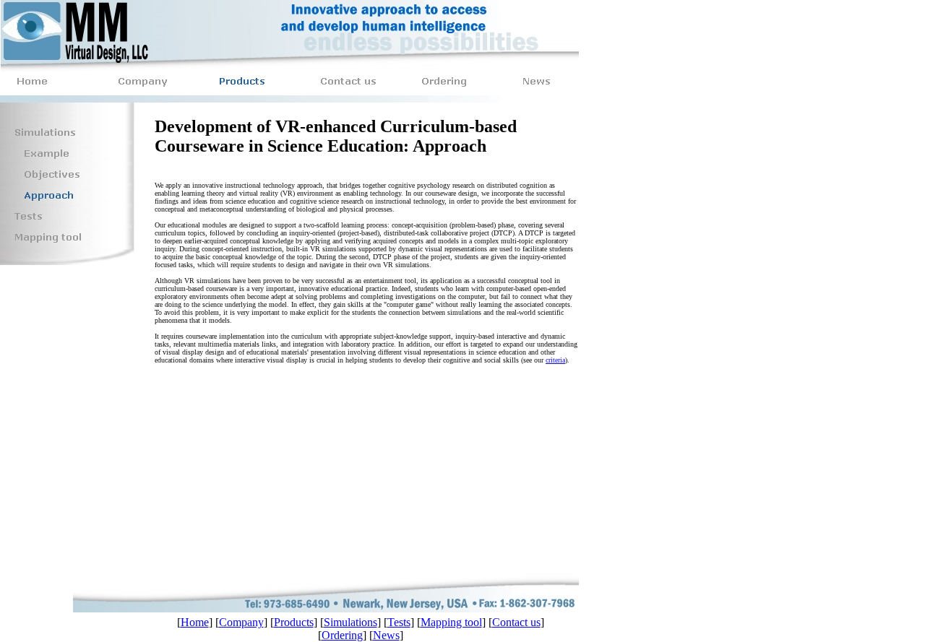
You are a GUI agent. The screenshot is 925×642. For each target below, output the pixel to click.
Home (195, 622)
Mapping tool (451, 622)
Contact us (516, 622)
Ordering (342, 635)
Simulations (350, 622)
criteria (555, 360)
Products (294, 622)
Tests (398, 622)
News (386, 635)
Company (241, 622)
